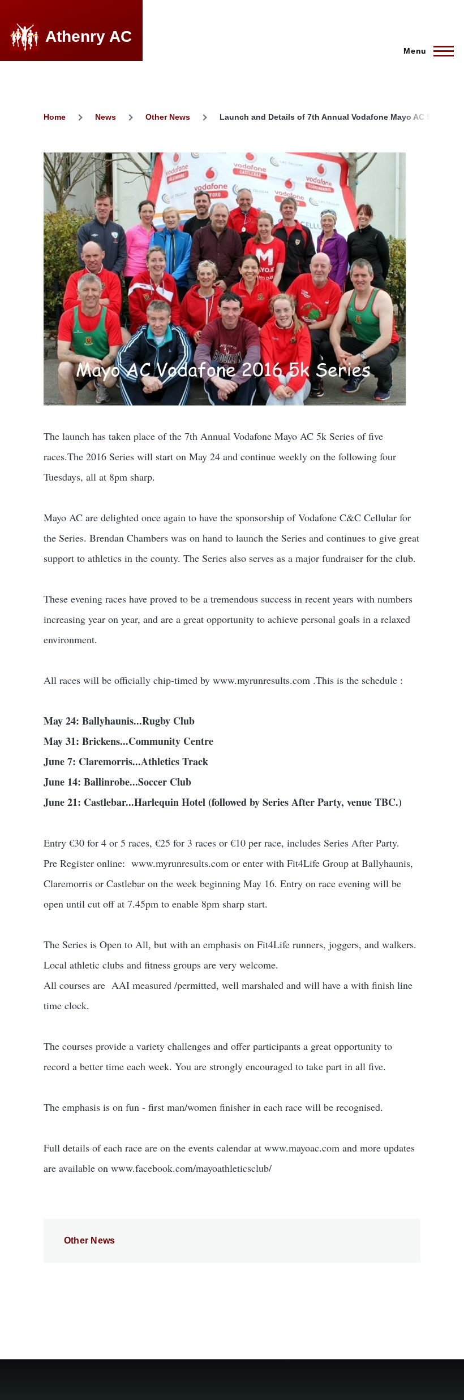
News (105, 116)
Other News (167, 116)
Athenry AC (88, 36)
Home (55, 116)
